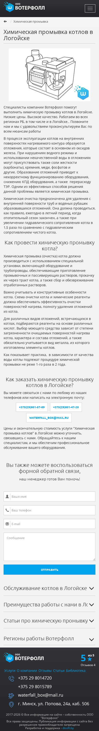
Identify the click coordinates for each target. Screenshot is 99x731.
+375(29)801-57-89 (32, 407)
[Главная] (25, 6)
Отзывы (45, 670)
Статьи (59, 670)
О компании (27, 670)
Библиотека (76, 670)
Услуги (9, 670)
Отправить (49, 569)
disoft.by (68, 728)
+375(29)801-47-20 (66, 407)
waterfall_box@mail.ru (48, 417)
